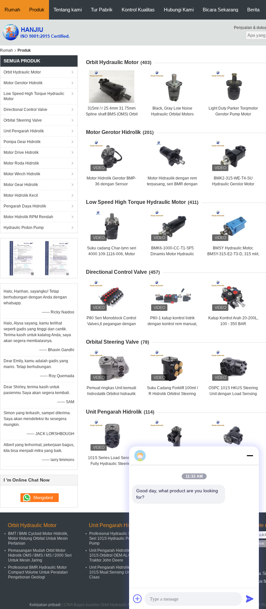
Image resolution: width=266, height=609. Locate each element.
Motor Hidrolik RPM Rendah (28, 217)
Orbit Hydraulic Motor (22, 72)
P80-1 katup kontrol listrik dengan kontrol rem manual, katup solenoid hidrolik (172, 324)
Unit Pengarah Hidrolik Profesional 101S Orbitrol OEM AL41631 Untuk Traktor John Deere (120, 555)
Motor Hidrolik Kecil (21, 195)
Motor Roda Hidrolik (21, 163)
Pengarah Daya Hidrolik (25, 206)
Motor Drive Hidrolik (21, 152)
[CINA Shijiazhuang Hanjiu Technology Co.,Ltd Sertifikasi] (21, 258)
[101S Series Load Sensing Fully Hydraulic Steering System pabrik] (111, 436)
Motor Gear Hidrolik (21, 184)
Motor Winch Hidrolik (22, 174)
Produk (36, 9)
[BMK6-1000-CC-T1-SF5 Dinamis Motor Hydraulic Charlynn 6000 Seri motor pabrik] (172, 226)
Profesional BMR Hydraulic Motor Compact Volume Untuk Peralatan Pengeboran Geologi (38, 572)
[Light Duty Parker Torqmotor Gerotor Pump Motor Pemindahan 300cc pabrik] (233, 86)
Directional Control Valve (25, 109)
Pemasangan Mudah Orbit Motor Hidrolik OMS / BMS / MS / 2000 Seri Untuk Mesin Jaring (40, 555)
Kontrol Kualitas (138, 9)
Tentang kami (68, 9)
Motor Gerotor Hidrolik (23, 83)
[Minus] (250, 455)
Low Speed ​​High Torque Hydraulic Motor (34, 96)
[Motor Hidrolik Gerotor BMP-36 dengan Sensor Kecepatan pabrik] (111, 156)
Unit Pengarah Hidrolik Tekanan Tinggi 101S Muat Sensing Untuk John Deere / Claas (124, 572)
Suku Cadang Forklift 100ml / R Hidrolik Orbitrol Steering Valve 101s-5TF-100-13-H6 (172, 394)
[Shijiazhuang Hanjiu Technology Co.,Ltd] (35, 32)
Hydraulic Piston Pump (24, 227)
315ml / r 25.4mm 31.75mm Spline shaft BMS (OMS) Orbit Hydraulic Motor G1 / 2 (112, 114)
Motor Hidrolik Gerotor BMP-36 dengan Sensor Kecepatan (111, 184)
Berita (253, 9)
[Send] (250, 598)
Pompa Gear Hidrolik (22, 141)
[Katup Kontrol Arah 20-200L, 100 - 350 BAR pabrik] (233, 296)
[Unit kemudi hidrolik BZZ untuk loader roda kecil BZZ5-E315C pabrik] (233, 436)
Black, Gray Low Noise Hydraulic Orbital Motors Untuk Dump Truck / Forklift (172, 114)
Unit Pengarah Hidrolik (24, 131)
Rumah (12, 9)
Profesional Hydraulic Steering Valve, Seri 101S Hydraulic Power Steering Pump (122, 538)
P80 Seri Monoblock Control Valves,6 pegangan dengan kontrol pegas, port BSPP (111, 324)
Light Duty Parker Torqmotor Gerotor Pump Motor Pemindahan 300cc (233, 114)
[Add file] (137, 598)
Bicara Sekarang (220, 9)
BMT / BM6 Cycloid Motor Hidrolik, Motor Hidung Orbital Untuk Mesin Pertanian (38, 538)
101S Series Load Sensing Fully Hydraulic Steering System (111, 464)
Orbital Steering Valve (23, 120)
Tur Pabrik (102, 9)
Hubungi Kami (179, 9)
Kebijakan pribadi (45, 604)
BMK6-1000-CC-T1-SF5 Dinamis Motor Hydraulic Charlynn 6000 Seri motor (172, 254)
